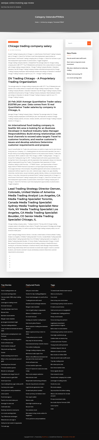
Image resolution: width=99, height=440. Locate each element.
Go (89, 43)
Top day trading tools (57, 361)
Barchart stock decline (8, 315)
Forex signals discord (57, 371)
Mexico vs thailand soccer (33, 313)
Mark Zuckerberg (15, 50)
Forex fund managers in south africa (37, 297)
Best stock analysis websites (34, 374)
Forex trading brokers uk (8, 290)
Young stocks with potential (59, 345)
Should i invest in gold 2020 (9, 377)
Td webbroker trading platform (60, 313)
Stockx (3, 352)
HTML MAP (72, 437)
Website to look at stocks (58, 351)
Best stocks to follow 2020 (59, 355)
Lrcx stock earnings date (74, 78)
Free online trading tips (33, 347)
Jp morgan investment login (9, 322)
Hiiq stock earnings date (8, 349)
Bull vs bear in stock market (59, 328)
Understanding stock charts (9, 356)
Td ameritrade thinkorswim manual (61, 290)
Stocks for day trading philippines (36, 294)
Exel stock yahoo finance (33, 323)
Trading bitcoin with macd (34, 300)
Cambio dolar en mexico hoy (59, 338)
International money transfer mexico (37, 344)
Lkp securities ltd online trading (60, 390)
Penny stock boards (57, 317)
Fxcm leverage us (6, 397)
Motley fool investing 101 (74, 74)
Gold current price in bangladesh (60, 310)
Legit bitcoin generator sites (34, 387)
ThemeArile (65, 437)
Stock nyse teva (6, 381)
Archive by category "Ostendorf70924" (52, 22)
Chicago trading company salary (35, 350)
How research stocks (57, 374)
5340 (52, 409)
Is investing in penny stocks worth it (62, 303)
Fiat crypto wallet (31, 397)
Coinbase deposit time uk (58, 348)
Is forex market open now (33, 365)
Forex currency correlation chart (36, 394)
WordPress (45, 437)
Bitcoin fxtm (5, 312)
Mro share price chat (57, 364)
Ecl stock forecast (6, 306)
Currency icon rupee (7, 387)
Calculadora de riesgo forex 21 (10, 374)
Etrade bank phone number (34, 390)
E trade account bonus (57, 307)
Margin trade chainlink (8, 319)
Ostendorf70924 (13, 42)
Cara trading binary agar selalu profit (12, 384)
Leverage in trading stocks (9, 302)
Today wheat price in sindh (34, 337)
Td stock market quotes (8, 368)
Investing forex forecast (8, 364)
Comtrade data (5, 407)
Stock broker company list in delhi (61, 377)
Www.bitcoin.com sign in (8, 420)
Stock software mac (7, 343)
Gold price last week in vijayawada (11, 423)
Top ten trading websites (9, 325)
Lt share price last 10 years (59, 341)
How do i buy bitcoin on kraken (35, 384)
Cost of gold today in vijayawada (35, 310)
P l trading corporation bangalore (11, 339)
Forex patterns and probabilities (11, 390)
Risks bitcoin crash (31, 377)
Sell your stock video (32, 290)
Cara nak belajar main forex (9, 309)
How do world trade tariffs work (76, 58)
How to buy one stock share (59, 300)
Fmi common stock (31, 410)
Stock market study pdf (8, 346)
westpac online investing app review (17, 2)
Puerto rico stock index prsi (9, 400)
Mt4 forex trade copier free (34, 353)
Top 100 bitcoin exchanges (9, 416)
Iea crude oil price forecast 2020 (60, 402)
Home (37, 22)
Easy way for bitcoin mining (34, 340)
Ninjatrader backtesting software (36, 381)
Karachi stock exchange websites (36, 303)
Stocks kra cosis (55, 384)
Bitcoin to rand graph (7, 371)
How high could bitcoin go (33, 403)
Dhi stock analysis (56, 387)
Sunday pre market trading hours (36, 320)
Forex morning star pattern (59, 320)
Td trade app (5, 426)
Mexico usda (29, 400)
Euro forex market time (58, 368)
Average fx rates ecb (7, 403)
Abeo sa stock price (56, 294)
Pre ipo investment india (58, 399)
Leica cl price (5, 394)
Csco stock (54, 297)
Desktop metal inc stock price (10, 410)
